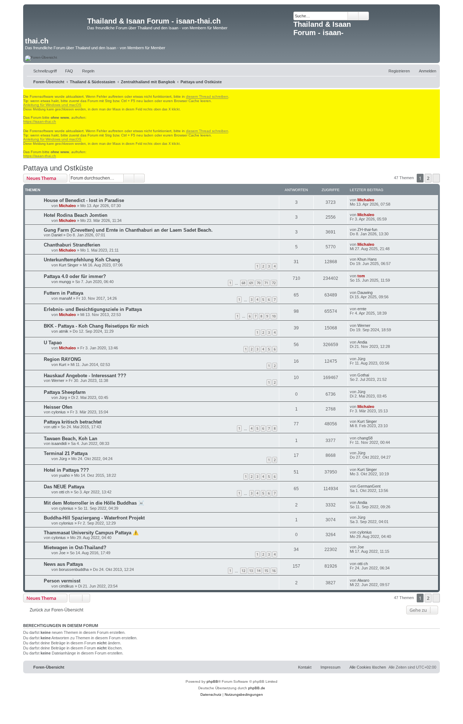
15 (266, 570)
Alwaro (363, 580)
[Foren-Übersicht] (56, 23)
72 (274, 283)
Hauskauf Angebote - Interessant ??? (85, 375)
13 (251, 570)
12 (243, 570)
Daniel (56, 235)
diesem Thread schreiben (207, 96)
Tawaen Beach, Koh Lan (70, 438)
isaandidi (59, 443)
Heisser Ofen (58, 407)
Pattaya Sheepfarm (65, 392)
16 (274, 570)
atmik (63, 331)
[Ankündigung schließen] (26, 91)
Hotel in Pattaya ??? (66, 470)
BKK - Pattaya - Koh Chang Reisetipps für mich (96, 326)
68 (243, 283)
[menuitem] (66, 71)
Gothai (363, 375)
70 (258, 283)
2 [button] (428, 178)
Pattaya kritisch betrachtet (73, 422)
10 (274, 316)
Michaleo (67, 205)
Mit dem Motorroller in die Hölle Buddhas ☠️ (94, 503)
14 (258, 570)
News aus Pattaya (63, 564)
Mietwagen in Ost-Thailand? (75, 547)
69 (251, 283)
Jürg (361, 359)
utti (53, 427)
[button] (436, 178)
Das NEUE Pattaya (64, 486)
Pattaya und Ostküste (58, 168)
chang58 (365, 438)
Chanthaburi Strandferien (72, 245)
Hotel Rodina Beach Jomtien (75, 215)
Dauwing (365, 292)
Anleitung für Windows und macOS (52, 105)
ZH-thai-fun (367, 229)
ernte (361, 309)
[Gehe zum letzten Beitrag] (377, 200)
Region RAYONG (62, 359)
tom (361, 276)
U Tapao (53, 342)
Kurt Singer (68, 265)
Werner (363, 325)
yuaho (64, 475)
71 (266, 283)
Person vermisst (62, 581)
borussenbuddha (74, 569)
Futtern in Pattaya (63, 293)
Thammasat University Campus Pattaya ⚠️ (91, 532)
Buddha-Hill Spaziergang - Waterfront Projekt (94, 518)
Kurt (62, 364)
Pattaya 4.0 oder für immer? (75, 276)
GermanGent (369, 486)
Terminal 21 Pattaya (66, 453)
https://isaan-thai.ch (39, 121)
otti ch (64, 492)
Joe (62, 553)
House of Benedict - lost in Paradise (84, 200)
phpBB (212, 681)
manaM (65, 298)
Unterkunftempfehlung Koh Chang (82, 259)
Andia (362, 342)
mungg (65, 281)
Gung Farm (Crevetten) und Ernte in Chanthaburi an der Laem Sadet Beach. (128, 230)
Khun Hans (367, 259)
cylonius (58, 412)
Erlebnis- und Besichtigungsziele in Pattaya (93, 309)
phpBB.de (256, 688)
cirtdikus (66, 586)
